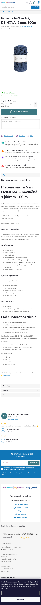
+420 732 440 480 (22, 508)
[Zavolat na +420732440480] (27, 2)
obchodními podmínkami (25, 468)
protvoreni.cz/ (22, 514)
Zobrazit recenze (13, 419)
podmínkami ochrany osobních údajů (15, 469)
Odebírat (33, 463)
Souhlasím (20, 599)
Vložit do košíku (21, 112)
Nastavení (20, 593)
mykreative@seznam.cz (22, 504)
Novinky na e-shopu (22, 511)
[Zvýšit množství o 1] (35, 103)
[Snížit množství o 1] (35, 106)
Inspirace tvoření (22, 517)
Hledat (35, 7)
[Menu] (38, 2)
